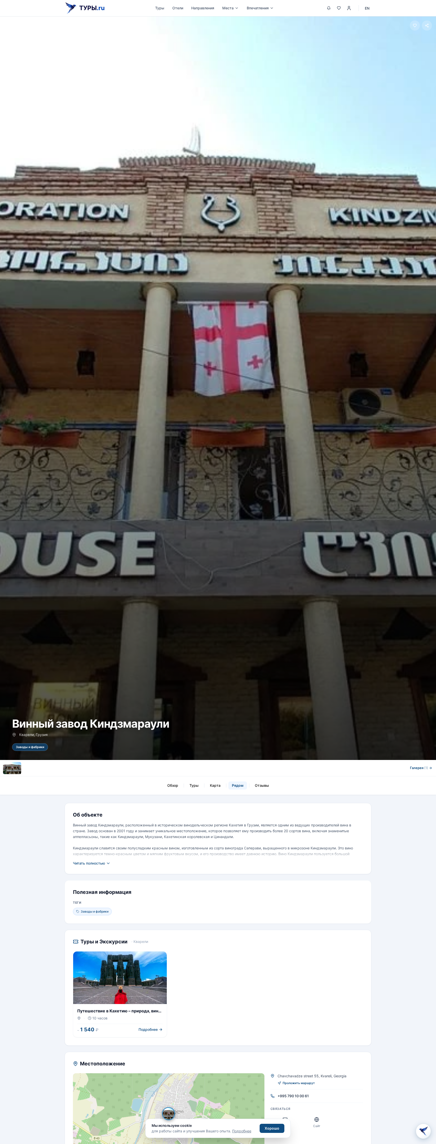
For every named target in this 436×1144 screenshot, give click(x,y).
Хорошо (272, 1128)
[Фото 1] (12, 768)
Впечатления (258, 8)
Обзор (172, 785)
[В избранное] (415, 25)
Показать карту (172, 1114)
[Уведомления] (328, 8)
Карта (215, 785)
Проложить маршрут (299, 1083)
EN (367, 8)
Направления (202, 8)
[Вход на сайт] (348, 8)
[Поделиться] (427, 25)
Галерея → (421, 768)
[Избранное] (338, 8)
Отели (177, 8)
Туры (159, 8)
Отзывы (262, 785)
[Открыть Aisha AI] (423, 1131)
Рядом (237, 785)
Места (228, 8)
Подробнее (241, 1131)
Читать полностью (89, 863)
